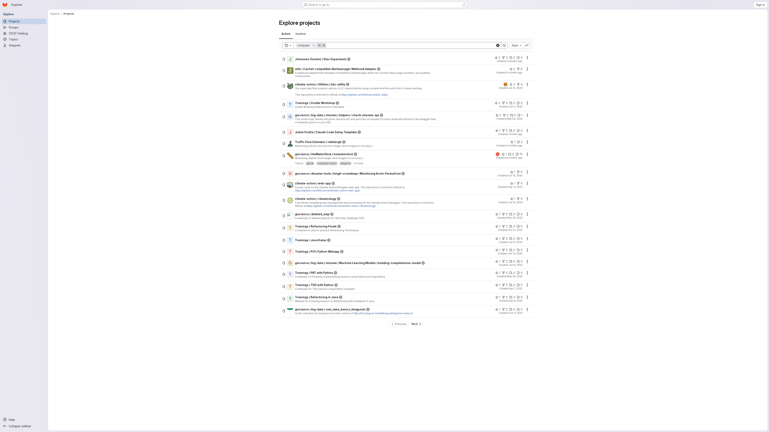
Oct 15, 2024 (515, 175)
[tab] (286, 34)
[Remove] (323, 45)
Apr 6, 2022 (515, 300)
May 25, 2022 (514, 276)
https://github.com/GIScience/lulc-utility (364, 94)
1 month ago (515, 134)
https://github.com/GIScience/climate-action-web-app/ (327, 190)
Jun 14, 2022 (515, 253)
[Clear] (497, 45)
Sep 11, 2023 (515, 186)
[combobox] (516, 45)
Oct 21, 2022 (515, 229)
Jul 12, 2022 (515, 242)
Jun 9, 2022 (515, 264)
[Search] (504, 45)
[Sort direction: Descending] (527, 45)
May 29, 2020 (514, 118)
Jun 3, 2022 (515, 106)
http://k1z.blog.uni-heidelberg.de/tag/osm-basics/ (383, 313)
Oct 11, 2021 (515, 312)
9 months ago (514, 72)
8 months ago (514, 157)
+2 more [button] (358, 163)
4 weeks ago (514, 61)
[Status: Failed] (497, 154)
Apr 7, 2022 (515, 288)
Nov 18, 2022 (514, 217)
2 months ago (514, 145)
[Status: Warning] (505, 84)
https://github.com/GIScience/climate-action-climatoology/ (341, 205)
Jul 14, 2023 (515, 87)
